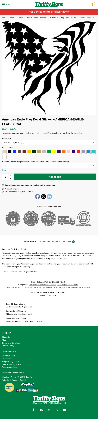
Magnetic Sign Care (10, 362)
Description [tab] (30, 242)
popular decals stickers (55, 287)
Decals (20, 18)
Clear (4, 170)
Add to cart (55, 177)
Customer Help (8, 356)
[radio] (4, 152)
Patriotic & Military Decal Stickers (63, 18)
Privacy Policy (8, 346)
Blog (4, 340)
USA (68, 287)
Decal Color (7, 148)
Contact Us (7, 359)
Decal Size (6, 138)
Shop (12, 18)
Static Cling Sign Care (11, 364)
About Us (6, 337)
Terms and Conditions (11, 343)
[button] (94, 4)
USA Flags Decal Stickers (67, 285)
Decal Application (9, 367)
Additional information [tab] (49, 242)
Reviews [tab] (68, 242)
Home (4, 18)
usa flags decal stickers (80, 287)
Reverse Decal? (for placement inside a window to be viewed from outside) (35, 161)
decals (14, 287)
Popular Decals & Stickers (36, 18)
